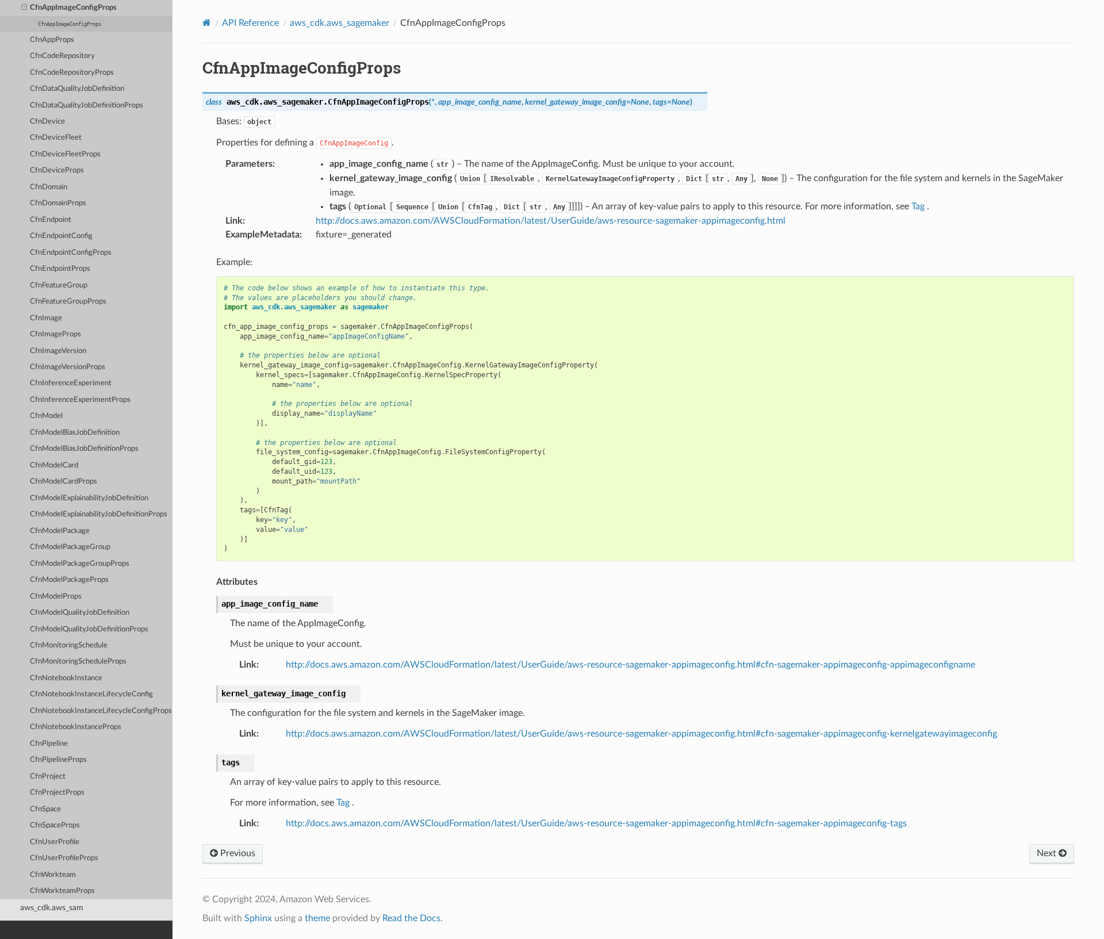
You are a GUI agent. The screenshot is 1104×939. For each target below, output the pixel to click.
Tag (918, 206)
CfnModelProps (56, 596)
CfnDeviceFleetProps (65, 154)
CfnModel (46, 416)
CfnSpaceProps (55, 825)
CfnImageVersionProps (67, 367)
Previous (236, 853)
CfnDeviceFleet (56, 137)
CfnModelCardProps (63, 481)
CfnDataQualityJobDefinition (77, 89)
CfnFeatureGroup (58, 285)
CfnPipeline (49, 744)
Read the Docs (411, 918)
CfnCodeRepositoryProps (72, 72)
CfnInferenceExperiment (71, 383)
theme (317, 918)
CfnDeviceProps (57, 170)
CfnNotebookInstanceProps (75, 727)
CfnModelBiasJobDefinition (75, 432)
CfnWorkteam (53, 875)
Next (1048, 853)
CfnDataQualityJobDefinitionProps (86, 105)
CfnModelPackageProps (69, 580)
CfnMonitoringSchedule (69, 645)
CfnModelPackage (60, 531)
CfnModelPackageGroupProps (79, 564)
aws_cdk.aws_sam (51, 907)
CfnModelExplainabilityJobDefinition (89, 498)
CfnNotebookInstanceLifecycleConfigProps (101, 711)
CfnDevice (47, 121)
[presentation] (24, 8)
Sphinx (258, 918)
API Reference (250, 23)
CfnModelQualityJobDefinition (79, 612)
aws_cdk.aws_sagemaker (339, 23)
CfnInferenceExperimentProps (80, 400)
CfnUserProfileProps (64, 858)
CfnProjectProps (57, 792)
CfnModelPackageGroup (70, 547)
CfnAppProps (52, 40)
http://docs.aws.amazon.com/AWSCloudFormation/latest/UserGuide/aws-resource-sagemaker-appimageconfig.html (550, 220)
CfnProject (48, 776)
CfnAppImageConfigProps (73, 8)
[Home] (206, 23)
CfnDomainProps (58, 203)
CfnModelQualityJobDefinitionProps (89, 629)
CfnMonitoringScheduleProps (78, 661)
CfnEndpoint (50, 220)
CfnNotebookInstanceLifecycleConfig (91, 694)
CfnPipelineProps (58, 760)
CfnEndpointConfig (61, 236)
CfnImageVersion (58, 351)
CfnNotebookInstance (66, 678)
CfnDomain (48, 187)
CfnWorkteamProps (62, 891)
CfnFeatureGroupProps (68, 301)
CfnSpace (45, 809)
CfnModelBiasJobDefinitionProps (84, 449)
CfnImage (46, 318)
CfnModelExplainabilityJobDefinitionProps (98, 514)
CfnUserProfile (54, 842)
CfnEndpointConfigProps (71, 252)
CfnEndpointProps (60, 269)
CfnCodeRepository (62, 56)
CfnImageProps (55, 334)
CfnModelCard (54, 465)
